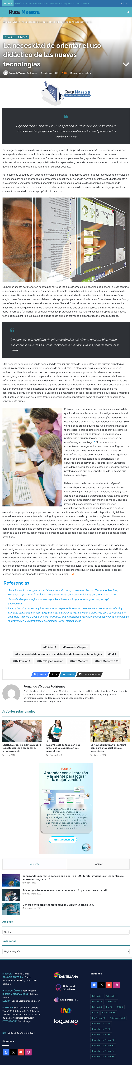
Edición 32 (111, 996)
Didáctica (9, 37)
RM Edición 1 (22, 661)
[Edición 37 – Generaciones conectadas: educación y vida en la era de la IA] (11, 895)
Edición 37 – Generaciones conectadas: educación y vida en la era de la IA (65, 890)
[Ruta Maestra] (24, 12)
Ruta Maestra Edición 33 (103, 1045)
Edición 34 (111, 1001)
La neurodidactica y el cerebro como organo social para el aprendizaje (108, 748)
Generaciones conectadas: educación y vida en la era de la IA (58, 905)
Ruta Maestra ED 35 (101, 1034)
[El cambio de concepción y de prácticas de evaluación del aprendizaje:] (65, 731)
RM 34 (120, 1007)
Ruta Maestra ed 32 (101, 1023)
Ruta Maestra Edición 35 (103, 1056)
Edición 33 (97, 1001)
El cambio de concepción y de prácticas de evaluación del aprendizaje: (63, 748)
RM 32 (109, 1007)
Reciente (34, 864)
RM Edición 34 (108, 1012)
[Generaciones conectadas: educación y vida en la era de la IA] (11, 909)
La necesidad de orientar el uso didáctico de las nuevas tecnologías (59, 654)
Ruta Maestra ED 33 (101, 1029)
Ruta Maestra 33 (117, 1018)
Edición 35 (97, 1007)
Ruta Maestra (79, 661)
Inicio (8, 22)
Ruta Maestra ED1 (107, 661)
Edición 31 (97, 996)
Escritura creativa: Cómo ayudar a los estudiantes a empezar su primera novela (21, 748)
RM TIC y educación (50, 661)
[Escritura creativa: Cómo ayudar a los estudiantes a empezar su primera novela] (22, 731)
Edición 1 (17, 22)
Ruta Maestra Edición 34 (103, 1051)
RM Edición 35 (98, 1018)
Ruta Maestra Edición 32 (103, 1040)
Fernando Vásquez (76, 647)
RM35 (95, 1012)
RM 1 (113, 654)
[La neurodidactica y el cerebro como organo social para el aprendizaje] (110, 731)
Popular (98, 864)
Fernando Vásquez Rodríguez (23, 73)
